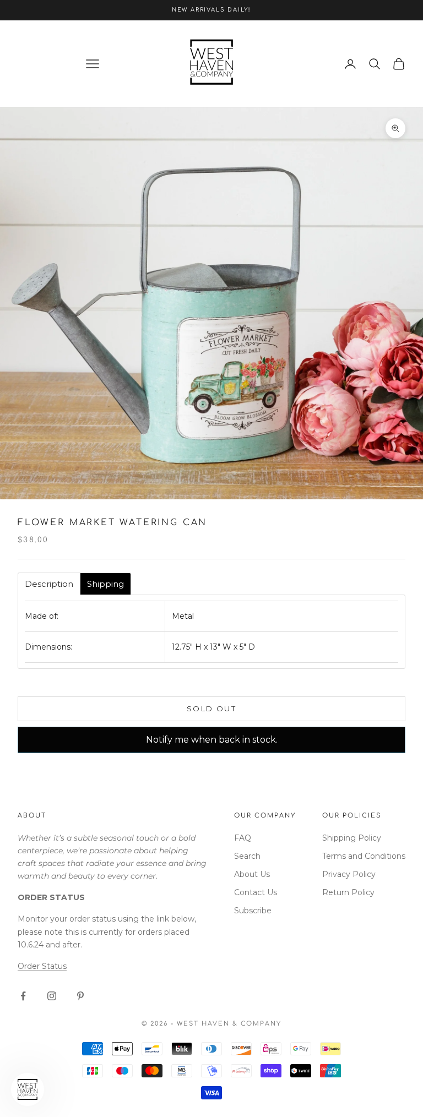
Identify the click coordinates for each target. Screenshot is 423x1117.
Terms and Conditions (363, 856)
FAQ (242, 838)
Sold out (211, 708)
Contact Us (255, 892)
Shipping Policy (351, 838)
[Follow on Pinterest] (80, 995)
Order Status (42, 966)
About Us (252, 874)
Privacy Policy (349, 874)
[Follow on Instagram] (51, 995)
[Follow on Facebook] (23, 995)
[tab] (49, 584)
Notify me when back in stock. (212, 739)
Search (247, 856)
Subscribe (253, 911)
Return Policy (348, 892)
